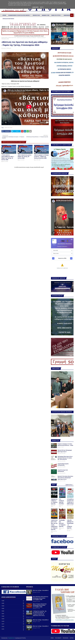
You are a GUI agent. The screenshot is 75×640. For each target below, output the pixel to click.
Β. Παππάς (23, 638)
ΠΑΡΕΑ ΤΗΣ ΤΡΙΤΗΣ (12, 37)
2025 (13, 603)
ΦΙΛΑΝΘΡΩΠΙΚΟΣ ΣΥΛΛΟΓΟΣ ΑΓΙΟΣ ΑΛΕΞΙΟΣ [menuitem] (19, 15)
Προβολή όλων (69, 484)
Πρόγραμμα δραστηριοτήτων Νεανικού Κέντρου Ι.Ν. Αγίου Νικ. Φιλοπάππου (65, 458)
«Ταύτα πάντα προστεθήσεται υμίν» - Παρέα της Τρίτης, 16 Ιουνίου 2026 (7, 157)
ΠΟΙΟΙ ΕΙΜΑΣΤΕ (58, 638)
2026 (13, 600)
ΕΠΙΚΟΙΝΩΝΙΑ (65, 638)
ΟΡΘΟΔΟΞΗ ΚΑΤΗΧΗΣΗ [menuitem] (8, 18)
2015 (13, 629)
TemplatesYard (11, 638)
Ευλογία (4, 48)
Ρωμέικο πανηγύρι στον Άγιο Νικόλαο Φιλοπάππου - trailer (65, 444)
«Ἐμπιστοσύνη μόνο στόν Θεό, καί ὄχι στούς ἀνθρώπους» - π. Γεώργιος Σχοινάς (55, 524)
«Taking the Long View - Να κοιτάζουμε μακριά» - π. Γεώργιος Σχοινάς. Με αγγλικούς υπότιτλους (39, 613)
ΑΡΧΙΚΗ (52, 638)
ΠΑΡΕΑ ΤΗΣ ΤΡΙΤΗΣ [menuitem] (56, 15)
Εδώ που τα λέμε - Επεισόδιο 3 (40, 590)
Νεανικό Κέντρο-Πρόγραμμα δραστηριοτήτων (65, 450)
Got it (41, 7)
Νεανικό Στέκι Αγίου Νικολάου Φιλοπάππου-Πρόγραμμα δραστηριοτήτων (65, 478)
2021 (13, 613)
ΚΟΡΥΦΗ (72, 638)
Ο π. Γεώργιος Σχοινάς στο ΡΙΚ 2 (61, 501)
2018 (13, 621)
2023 (13, 608)
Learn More (35, 7)
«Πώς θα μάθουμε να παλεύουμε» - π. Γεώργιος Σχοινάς (70, 524)
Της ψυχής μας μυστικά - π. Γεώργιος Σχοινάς (62, 523)
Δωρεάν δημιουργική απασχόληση (63, 464)
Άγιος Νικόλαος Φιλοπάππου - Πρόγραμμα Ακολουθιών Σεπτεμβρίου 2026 (41, 598)
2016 (13, 626)
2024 (13, 605)
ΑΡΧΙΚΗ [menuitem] (4, 15)
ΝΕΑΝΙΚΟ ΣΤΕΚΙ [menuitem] (45, 15)
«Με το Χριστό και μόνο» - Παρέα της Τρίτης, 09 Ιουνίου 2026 (25, 156)
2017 (13, 624)
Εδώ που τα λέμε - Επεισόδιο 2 (40, 619)
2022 (13, 611)
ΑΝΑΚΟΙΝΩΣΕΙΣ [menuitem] (67, 15)
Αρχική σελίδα (4, 37)
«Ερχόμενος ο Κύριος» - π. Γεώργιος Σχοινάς (54, 501)
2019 (13, 618)
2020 (13, 616)
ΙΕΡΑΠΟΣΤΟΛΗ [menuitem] (36, 15)
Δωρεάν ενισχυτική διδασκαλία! (63, 470)
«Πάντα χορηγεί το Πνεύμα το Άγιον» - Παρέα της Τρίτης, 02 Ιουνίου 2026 (41, 156)
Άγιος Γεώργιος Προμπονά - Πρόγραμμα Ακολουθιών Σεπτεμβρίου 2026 (40, 605)
